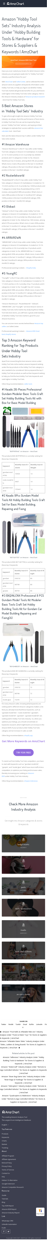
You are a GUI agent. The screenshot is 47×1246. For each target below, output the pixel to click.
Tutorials (5, 1199)
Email (25, 1024)
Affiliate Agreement (9, 1159)
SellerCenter (20, 82)
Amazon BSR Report (9, 1209)
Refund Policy (7, 1163)
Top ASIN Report (8, 1206)
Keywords (5, 1137)
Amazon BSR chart (33, 331)
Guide (4, 1195)
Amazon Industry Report (10, 1213)
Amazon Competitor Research (13, 1187)
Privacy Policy (7, 1166)
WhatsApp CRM (7, 1221)
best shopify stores (9, 334)
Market (4, 1144)
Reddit (11, 1024)
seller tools (28, 384)
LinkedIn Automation (9, 1224)
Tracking (5, 1148)
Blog (3, 1202)
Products (5, 1134)
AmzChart (9, 82)
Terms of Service (8, 1170)
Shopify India (31, 268)
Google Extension (8, 1184)
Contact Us (6, 1173)
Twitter (3, 1024)
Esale (4, 1228)
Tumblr (18, 1024)
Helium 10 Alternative (9, 1180)
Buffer (31, 1024)
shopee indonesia (31, 781)
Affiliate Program (8, 1156)
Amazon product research (35, 97)
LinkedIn (39, 1024)
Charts (4, 1141)
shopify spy (28, 735)
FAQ (3, 1177)
